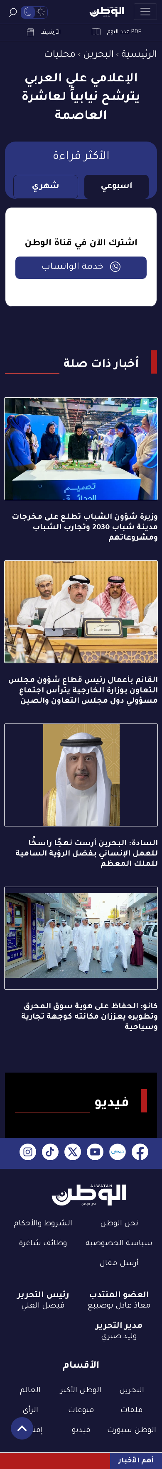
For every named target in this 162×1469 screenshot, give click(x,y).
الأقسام (81, 1366)
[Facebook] (140, 1153)
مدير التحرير (119, 1326)
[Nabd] (117, 1153)
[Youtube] (95, 1153)
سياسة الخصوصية (119, 1244)
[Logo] (107, 11)
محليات (60, 55)
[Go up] (17, 1432)
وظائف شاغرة (43, 1244)
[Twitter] (72, 1153)
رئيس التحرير (43, 1295)
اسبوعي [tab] (117, 186)
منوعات (81, 1411)
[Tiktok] (50, 1153)
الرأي (30, 1411)
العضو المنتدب (119, 1295)
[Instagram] (28, 1153)
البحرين (98, 55)
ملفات (131, 1411)
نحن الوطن (119, 1224)
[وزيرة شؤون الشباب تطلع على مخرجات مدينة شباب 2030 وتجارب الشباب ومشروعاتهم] (81, 448)
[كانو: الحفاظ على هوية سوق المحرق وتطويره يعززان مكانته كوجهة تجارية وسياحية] (81, 938)
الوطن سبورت (131, 1431)
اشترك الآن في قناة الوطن (81, 244)
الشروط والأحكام (43, 1224)
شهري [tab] (45, 186)
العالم (30, 1391)
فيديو (81, 1431)
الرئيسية (139, 55)
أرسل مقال (119, 1264)
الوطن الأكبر (81, 1391)
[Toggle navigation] (145, 11)
